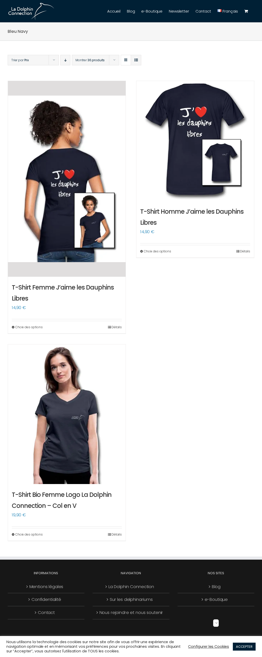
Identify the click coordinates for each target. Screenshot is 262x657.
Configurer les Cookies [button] (208, 646)
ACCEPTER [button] (244, 646)
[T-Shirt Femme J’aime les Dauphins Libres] (67, 179)
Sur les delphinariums (131, 599)
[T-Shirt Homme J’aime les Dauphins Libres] (195, 141)
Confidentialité (46, 599)
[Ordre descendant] (65, 60)
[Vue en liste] (136, 60)
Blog (216, 587)
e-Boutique (216, 599)
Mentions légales (46, 587)
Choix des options (29, 327)
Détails (117, 327)
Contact (46, 612)
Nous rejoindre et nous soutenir (131, 612)
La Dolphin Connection (131, 587)
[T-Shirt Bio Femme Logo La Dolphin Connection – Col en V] (67, 414)
